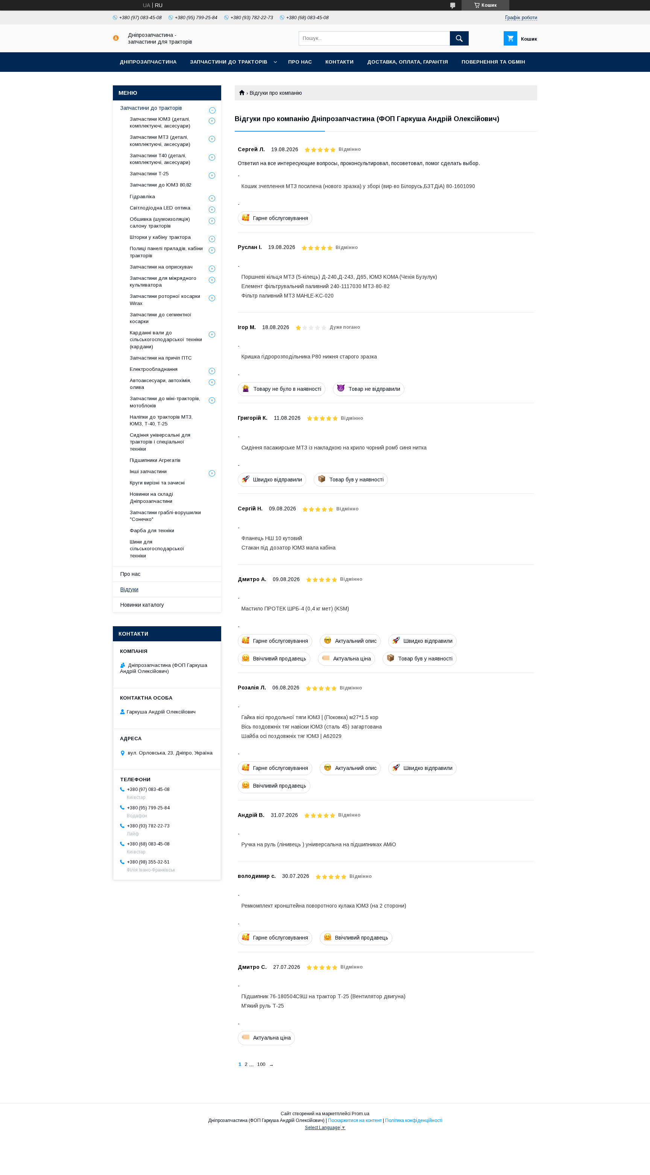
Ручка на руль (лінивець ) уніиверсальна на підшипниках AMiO (318, 844)
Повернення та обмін (493, 62)
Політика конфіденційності (413, 1120)
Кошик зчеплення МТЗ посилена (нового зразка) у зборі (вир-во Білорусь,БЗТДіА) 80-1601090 (358, 186)
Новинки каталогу (142, 605)
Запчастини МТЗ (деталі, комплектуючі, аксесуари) (160, 140)
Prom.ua (360, 1113)
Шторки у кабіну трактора (160, 237)
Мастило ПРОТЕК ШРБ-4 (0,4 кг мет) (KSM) (295, 609)
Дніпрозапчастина (148, 62)
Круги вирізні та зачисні (157, 483)
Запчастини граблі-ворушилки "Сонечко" (165, 516)
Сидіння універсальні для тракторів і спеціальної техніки (160, 441)
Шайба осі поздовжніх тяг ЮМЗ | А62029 (291, 736)
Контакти (339, 62)
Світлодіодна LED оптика (160, 208)
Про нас (300, 62)
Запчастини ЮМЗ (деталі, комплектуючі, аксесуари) (160, 122)
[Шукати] (459, 38)
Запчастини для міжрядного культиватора (163, 281)
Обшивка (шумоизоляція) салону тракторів (160, 222)
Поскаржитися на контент (355, 1120)
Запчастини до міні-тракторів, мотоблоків (165, 402)
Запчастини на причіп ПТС (161, 358)
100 (261, 1064)
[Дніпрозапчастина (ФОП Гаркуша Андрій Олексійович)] (116, 39)
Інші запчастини (148, 471)
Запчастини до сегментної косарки (160, 318)
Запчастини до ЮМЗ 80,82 (160, 185)
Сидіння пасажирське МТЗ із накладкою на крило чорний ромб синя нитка (334, 448)
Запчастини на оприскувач (161, 267)
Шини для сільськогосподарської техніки (157, 548)
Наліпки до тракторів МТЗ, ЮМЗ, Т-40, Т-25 (161, 420)
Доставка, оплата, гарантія (407, 62)
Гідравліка (142, 196)
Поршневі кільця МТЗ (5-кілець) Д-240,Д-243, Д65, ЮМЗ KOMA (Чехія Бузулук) (339, 277)
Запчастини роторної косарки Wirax (165, 299)
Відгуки (129, 589)
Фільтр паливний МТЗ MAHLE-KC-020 (287, 296)
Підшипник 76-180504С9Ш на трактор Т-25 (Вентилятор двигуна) (323, 996)
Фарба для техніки (152, 530)
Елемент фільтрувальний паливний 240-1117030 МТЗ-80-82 (315, 286)
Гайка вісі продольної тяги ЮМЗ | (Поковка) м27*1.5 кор (309, 717)
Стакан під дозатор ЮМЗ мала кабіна (288, 548)
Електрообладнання (154, 369)
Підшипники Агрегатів (155, 460)
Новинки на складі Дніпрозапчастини (151, 497)
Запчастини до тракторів (228, 62)
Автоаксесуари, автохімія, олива (160, 384)
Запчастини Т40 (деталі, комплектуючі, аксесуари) (160, 159)
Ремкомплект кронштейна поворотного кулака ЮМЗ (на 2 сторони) (323, 906)
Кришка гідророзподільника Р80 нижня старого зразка (309, 357)
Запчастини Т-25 (149, 173)
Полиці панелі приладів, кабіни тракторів (166, 252)
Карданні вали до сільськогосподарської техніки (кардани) (166, 339)
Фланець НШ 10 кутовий (271, 538)
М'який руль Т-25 (262, 1006)
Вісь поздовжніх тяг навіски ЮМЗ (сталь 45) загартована (311, 727)
